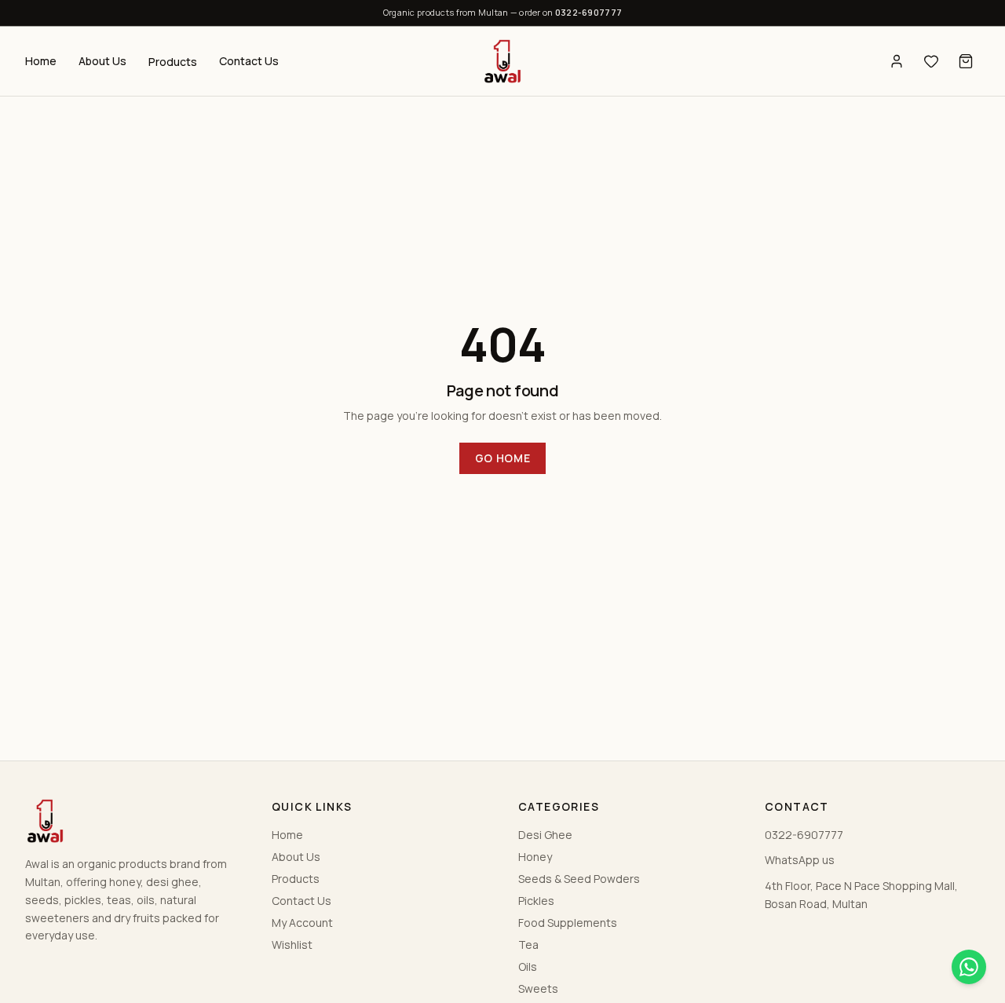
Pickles (536, 900)
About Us (102, 60)
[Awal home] (502, 61)
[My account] (897, 61)
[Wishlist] (931, 61)
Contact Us (249, 60)
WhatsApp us (800, 859)
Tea (528, 944)
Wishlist (292, 944)
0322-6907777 (588, 12)
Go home (503, 457)
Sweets (538, 988)
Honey (535, 856)
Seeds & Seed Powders (579, 878)
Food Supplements (567, 922)
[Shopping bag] (966, 61)
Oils (527, 966)
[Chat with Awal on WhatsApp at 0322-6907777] (969, 967)
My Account (302, 922)
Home (41, 60)
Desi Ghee (545, 834)
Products (172, 61)
